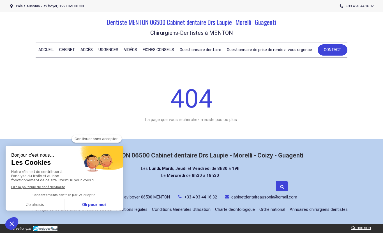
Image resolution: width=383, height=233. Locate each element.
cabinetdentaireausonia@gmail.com (264, 197)
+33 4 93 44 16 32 (200, 197)
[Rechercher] (282, 186)
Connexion (361, 227)
